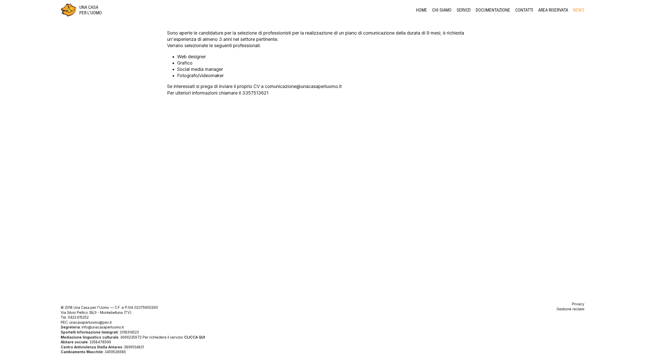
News (578, 10)
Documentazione (493, 10)
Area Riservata (553, 10)
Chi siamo (442, 10)
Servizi (464, 10)
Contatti (524, 10)
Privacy (578, 304)
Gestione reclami (570, 309)
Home (421, 10)
